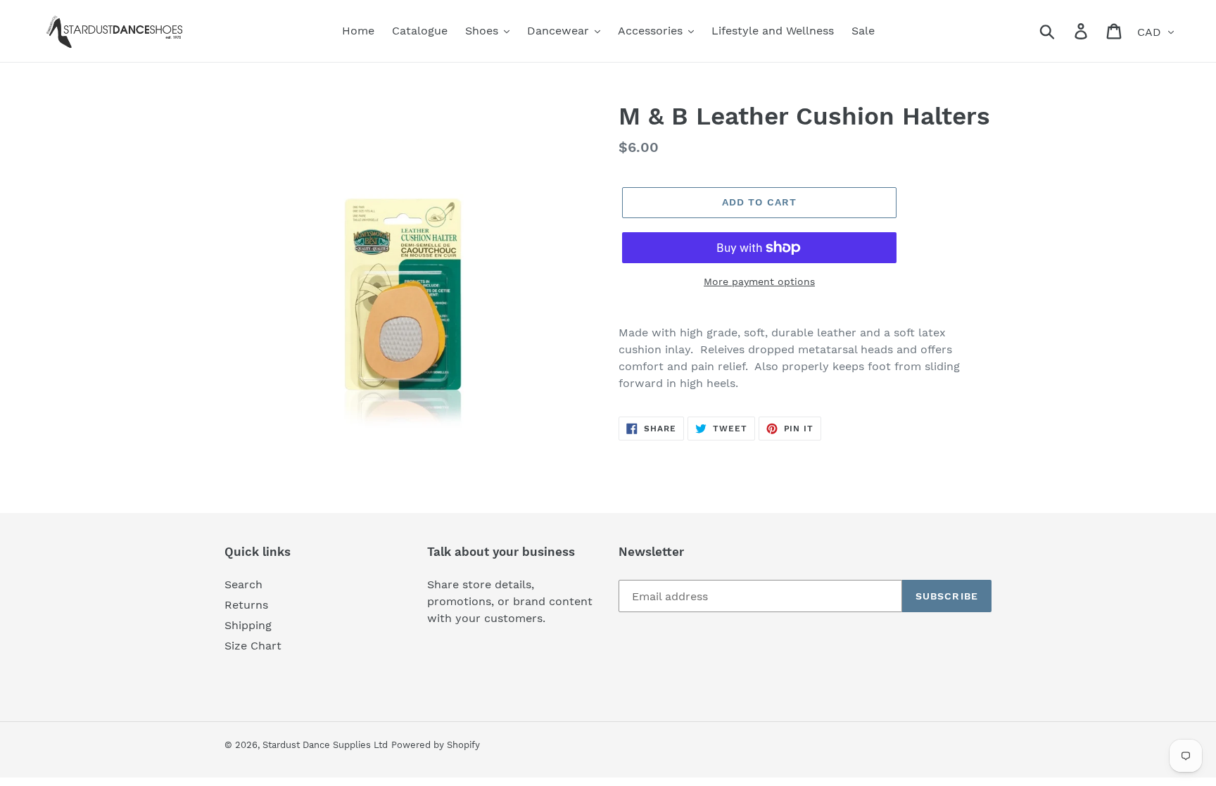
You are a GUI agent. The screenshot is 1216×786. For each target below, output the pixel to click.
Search (243, 584)
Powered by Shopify (435, 745)
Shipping (248, 625)
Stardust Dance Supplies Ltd (325, 745)
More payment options (759, 281)
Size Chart (252, 645)
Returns (246, 604)
